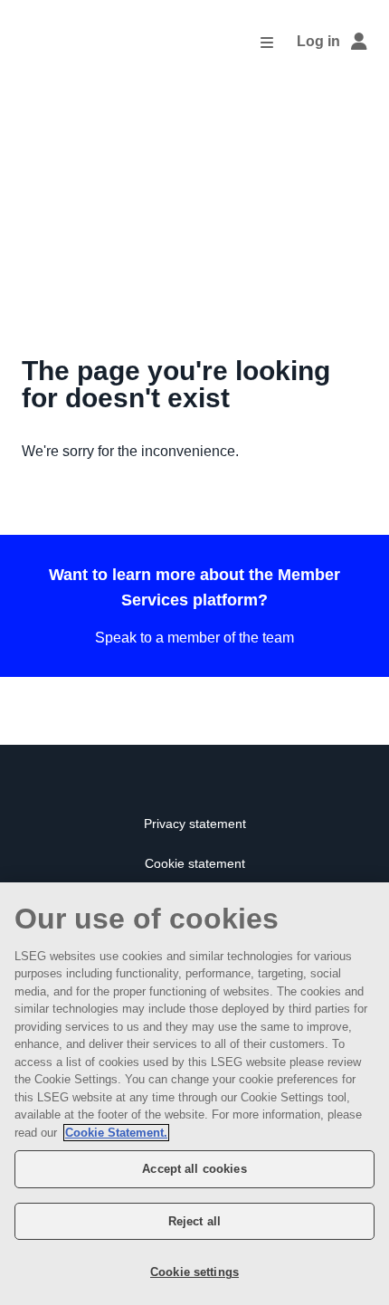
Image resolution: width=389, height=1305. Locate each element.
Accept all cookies (194, 1169)
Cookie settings (194, 1272)
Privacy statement (195, 824)
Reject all (194, 1221)
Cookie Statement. (116, 1132)
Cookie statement (195, 864)
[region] (194, 1093)
